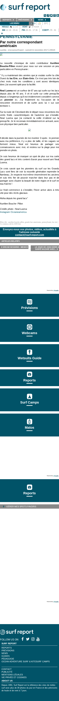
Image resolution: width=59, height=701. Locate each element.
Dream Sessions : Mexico (15, 247)
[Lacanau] (2, 33)
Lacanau (14, 23)
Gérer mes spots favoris (21, 506)
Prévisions (8, 650)
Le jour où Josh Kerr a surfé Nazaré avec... (47, 248)
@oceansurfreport (16, 50)
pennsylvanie (46, 222)
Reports (29, 380)
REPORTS (7, 648)
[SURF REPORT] (16, 634)
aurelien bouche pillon (16, 222)
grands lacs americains (33, 222)
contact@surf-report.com (29, 235)
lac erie (54, 222)
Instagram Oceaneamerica (13, 212)
